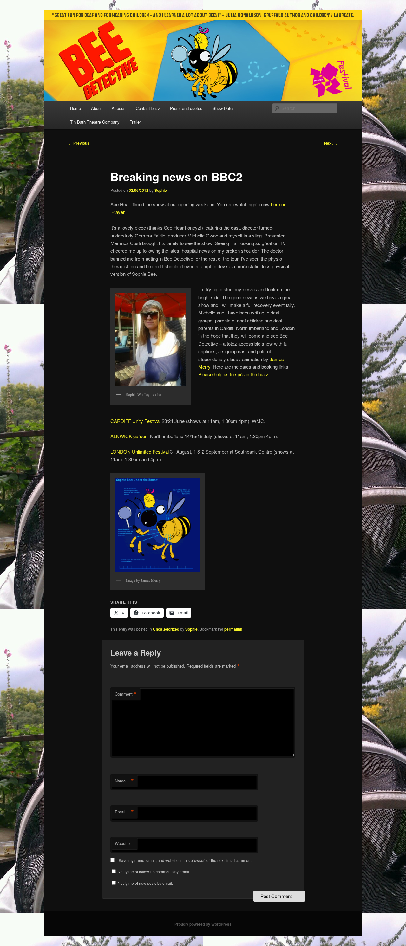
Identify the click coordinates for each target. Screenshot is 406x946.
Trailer (135, 122)
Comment (126, 694)
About (96, 108)
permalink (233, 629)
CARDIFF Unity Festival (135, 421)
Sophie (160, 190)
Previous (79, 143)
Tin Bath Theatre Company (95, 122)
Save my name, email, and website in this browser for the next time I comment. (185, 860)
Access (119, 108)
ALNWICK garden (128, 436)
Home (75, 108)
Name (124, 781)
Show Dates (224, 108)
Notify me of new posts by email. (145, 883)
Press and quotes (186, 108)
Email (124, 812)
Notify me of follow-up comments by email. (154, 871)
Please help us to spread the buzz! (234, 374)
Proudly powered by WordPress (203, 924)
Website (122, 843)
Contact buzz (148, 108)
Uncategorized (166, 629)
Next (330, 143)
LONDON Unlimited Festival (139, 451)
